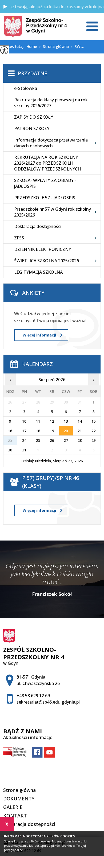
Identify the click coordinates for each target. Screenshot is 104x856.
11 (38, 421)
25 (38, 440)
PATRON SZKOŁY (31, 128)
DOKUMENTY (18, 798)
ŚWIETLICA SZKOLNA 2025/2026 (46, 261)
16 (10, 430)
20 (66, 430)
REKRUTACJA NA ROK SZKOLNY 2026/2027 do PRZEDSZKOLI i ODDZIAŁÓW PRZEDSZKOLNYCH (47, 163)
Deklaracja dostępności (37, 226)
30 (10, 449)
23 (10, 440)
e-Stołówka (25, 88)
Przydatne (32, 73)
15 (93, 421)
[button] (5, 6)
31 (24, 449)
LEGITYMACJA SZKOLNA (38, 272)
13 (66, 421)
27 (66, 440)
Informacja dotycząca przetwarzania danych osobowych (51, 143)
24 (24, 440)
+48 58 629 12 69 (33, 696)
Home (31, 46)
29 (93, 440)
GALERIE (12, 807)
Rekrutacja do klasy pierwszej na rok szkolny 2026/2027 (51, 103)
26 (52, 440)
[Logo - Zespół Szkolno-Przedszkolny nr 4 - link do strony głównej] (35, 27)
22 (93, 430)
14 (80, 421)
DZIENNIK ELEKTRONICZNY (42, 249)
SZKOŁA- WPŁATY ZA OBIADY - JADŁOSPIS (45, 183)
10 (24, 421)
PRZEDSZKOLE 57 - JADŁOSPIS (44, 198)
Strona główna (54, 47)
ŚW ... (77, 47)
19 (52, 430)
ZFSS (19, 238)
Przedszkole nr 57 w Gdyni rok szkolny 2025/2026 (52, 212)
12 (52, 421)
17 (24, 430)
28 (80, 440)
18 (38, 430)
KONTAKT (15, 815)
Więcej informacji (39, 335)
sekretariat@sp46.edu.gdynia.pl (48, 702)
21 (80, 430)
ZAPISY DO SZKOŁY (33, 117)
